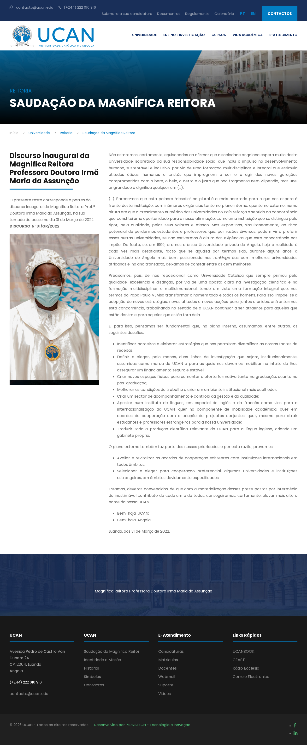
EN (253, 13)
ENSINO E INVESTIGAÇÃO (184, 34)
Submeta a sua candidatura (127, 13)
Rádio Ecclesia (246, 668)
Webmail (166, 676)
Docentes (167, 668)
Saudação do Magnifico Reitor (112, 651)
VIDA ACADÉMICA (248, 34)
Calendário (224, 13)
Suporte (165, 685)
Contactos (280, 13)
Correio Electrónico (251, 676)
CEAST (239, 660)
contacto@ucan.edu (29, 693)
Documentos (168, 13)
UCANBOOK (243, 651)
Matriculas (168, 660)
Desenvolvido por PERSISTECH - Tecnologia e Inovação (142, 724)
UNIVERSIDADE (144, 34)
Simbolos (92, 676)
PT (242, 13)
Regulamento (197, 13)
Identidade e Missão (102, 660)
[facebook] (295, 725)
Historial (91, 668)
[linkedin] (295, 733)
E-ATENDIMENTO (283, 34)
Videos (164, 693)
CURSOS (219, 34)
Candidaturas (171, 651)
